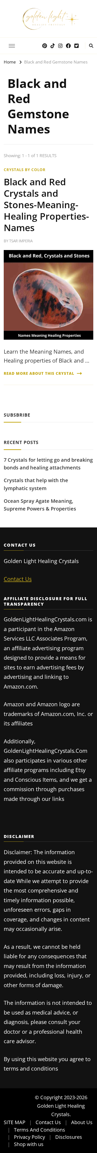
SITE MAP (14, 1122)
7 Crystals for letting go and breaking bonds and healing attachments (48, 463)
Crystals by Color (25, 169)
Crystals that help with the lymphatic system (36, 484)
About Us (82, 1122)
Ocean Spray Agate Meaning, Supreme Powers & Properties (40, 505)
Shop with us (29, 1144)
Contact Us (18, 578)
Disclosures (68, 1137)
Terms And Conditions (39, 1129)
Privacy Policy (29, 1137)
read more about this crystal (39, 373)
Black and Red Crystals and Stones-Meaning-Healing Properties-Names (46, 205)
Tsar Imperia (21, 240)
